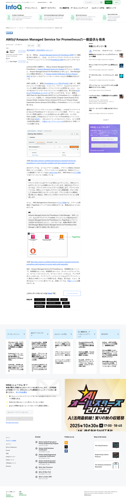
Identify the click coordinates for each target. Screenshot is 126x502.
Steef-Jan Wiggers (12, 51)
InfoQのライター (10, 456)
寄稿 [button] (51, 2)
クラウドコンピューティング (54, 306)
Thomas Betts (93, 80)
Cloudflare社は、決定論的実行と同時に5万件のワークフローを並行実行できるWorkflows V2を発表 (39, 345)
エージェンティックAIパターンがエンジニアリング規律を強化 (62, 361)
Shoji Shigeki (13, 61)
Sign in (117, 2)
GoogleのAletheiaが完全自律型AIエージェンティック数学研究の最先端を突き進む (86, 345)
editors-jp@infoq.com (22, 494)
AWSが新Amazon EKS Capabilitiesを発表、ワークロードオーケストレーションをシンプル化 (109, 364)
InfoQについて (10, 460)
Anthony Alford (94, 100)
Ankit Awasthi (93, 59)
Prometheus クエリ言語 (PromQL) (57, 83)
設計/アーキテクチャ (48, 8)
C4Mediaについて (11, 463)
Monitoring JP (40, 303)
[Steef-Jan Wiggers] (7, 51)
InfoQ (91, 90)
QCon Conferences (11, 447)
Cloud (9, 32)
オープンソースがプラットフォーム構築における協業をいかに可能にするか (62, 345)
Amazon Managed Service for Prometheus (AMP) (57, 55)
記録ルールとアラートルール (52, 121)
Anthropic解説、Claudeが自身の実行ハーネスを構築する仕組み (86, 353)
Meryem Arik (104, 100)
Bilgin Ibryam (93, 69)
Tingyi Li (111, 101)
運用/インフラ (111, 8)
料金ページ (71, 281)
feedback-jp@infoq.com (9, 495)
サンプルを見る (104, 135)
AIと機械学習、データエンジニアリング (74, 8)
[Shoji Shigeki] (7, 61)
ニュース (21, 28)
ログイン (8, 444)
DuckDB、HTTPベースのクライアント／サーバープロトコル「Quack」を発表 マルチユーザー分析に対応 (86, 363)
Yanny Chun (53, 172)
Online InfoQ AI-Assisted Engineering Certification (47, 461)
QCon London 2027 (45, 476)
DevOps (64, 299)
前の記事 (105, 119)
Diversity (8, 466)
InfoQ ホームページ (11, 28)
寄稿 (7, 453)
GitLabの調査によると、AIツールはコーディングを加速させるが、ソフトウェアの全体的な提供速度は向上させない (110, 353)
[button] (104, 145)
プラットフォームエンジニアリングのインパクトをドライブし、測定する (62, 353)
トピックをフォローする (72, 293)
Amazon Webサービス (53, 303)
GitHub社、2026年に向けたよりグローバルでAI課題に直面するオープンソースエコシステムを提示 (15, 368)
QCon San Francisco (46, 467)
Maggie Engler (103, 101)
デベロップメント (31, 8)
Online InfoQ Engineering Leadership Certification (47, 455)
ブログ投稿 (77, 172)
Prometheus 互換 (57, 60)
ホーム (8, 437)
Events (8, 450)
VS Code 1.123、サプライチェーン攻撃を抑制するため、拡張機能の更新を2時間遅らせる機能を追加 (15, 345)
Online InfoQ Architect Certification (46, 449)
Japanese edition (42, 2)
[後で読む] (38, 45)
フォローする (22, 51)
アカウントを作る (11, 440)
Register (108, 2)
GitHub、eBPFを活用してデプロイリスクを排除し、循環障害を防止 (109, 344)
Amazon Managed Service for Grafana (50, 69)
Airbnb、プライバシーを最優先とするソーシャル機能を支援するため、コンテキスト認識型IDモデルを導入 (39, 357)
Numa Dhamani (93, 101)
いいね (32, 45)
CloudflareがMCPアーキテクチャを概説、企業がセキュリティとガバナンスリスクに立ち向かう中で (39, 368)
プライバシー (87, 495)
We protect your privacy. (97, 150)
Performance (39, 306)
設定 (37, 119)
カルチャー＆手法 (98, 8)
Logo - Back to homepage (14, 7)
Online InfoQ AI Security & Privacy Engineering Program (48, 442)
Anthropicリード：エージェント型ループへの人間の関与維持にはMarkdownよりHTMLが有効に (15, 357)
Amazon (66, 303)
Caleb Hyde (92, 113)
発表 (77, 69)
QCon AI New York (45, 472)
